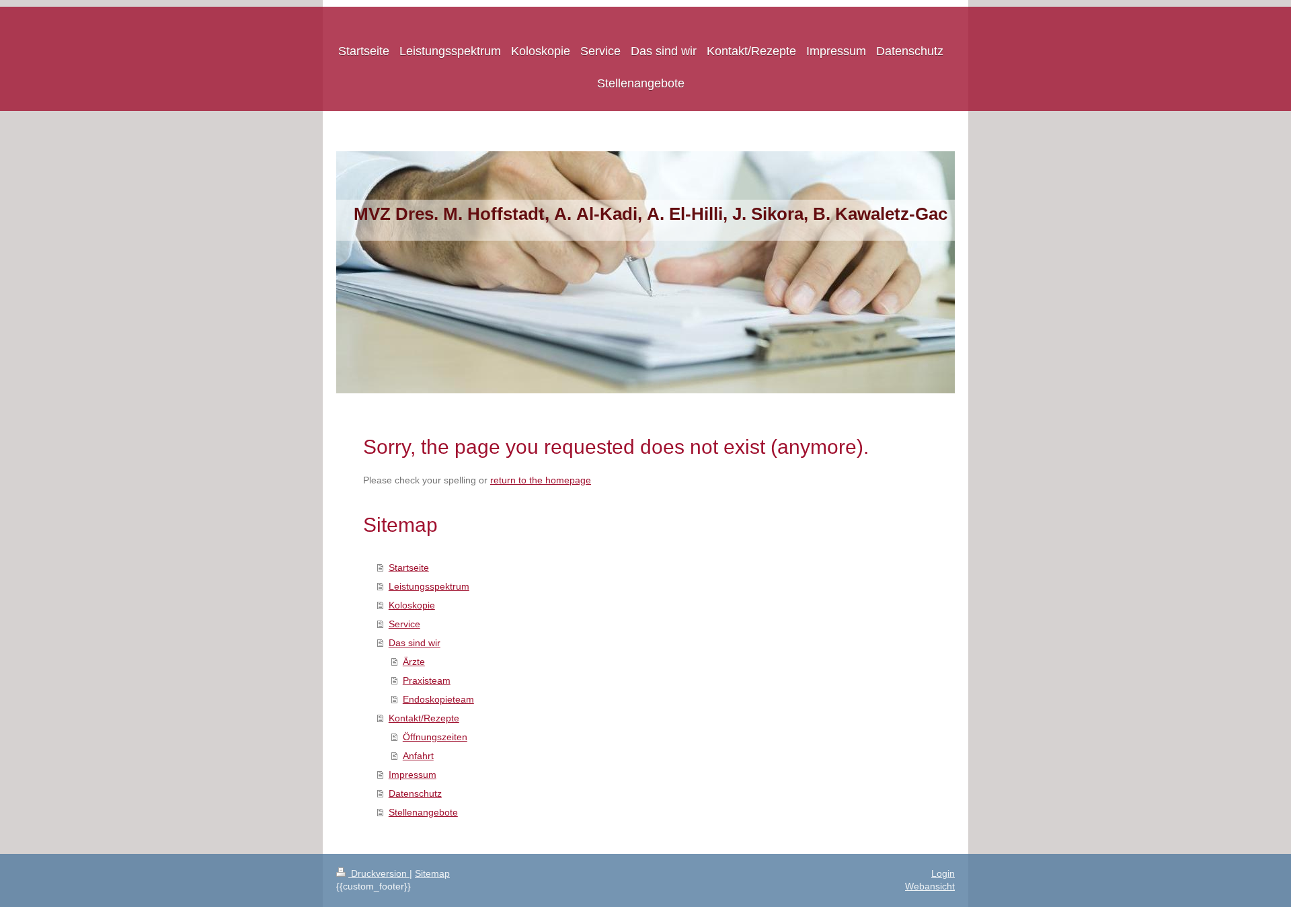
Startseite (409, 567)
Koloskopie (412, 605)
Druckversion (378, 873)
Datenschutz (415, 793)
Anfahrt (418, 755)
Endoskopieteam (438, 699)
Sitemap (432, 873)
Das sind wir (414, 642)
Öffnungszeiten (435, 737)
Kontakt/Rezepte (424, 718)
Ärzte (414, 661)
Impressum (412, 774)
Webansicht (930, 886)
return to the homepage (540, 480)
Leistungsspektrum (429, 586)
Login (943, 873)
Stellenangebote (423, 812)
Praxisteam (427, 680)
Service (404, 624)
